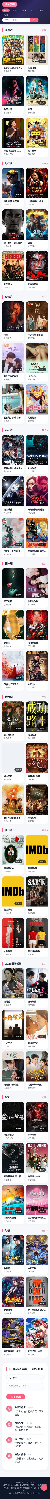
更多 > (45, 30)
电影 (14, 10)
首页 (6, 10)
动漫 (41, 10)
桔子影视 (10, 4)
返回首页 (19, 1482)
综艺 (33, 10)
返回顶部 (30, 1482)
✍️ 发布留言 (16, 1397)
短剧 (6, 14)
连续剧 (23, 10)
